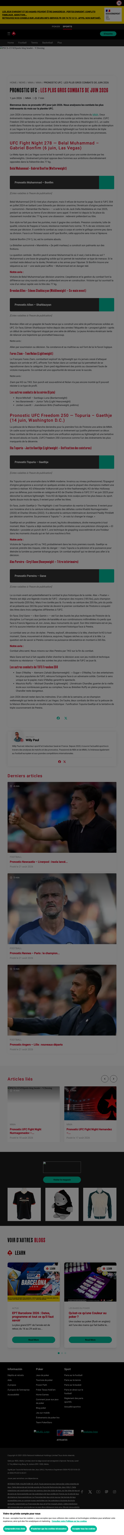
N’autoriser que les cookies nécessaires (49, 1529)
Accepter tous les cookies (83, 1529)
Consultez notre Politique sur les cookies (69, 1521)
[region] (62, 1522)
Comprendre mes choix (15, 1529)
